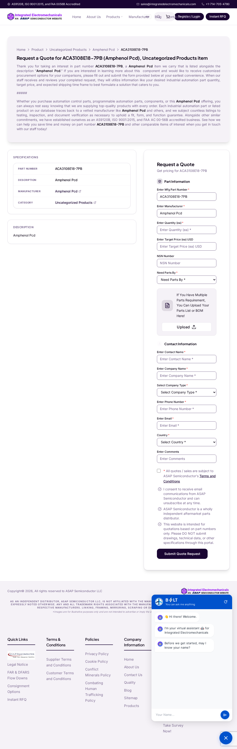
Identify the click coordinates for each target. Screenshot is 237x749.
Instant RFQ (217, 16)
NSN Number (165, 256)
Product (37, 49)
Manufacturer (139, 17)
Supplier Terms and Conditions (59, 662)
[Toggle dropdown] (121, 16)
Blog (158, 17)
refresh (225, 602)
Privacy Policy (97, 654)
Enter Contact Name (171, 352)
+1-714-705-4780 (218, 4)
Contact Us (133, 675)
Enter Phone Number (171, 402)
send (225, 715)
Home (76, 17)
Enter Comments (168, 451)
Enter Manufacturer (171, 206)
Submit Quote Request (182, 554)
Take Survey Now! (173, 728)
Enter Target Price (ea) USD (175, 239)
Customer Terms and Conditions (60, 676)
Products (113, 17)
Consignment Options (18, 689)
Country (163, 435)
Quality (129, 682)
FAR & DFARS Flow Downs (18, 675)
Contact (173, 17)
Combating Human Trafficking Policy (94, 692)
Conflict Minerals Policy (98, 672)
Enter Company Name (172, 368)
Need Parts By (167, 272)
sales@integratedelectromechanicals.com (168, 4)
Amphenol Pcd (104, 49)
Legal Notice (17, 664)
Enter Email (165, 418)
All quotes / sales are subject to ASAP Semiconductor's (189, 476)
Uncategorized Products (68, 49)
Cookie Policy (96, 661)
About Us (94, 17)
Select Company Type (172, 385)
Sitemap (191, 17)
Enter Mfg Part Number (173, 189)
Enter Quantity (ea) (170, 223)
